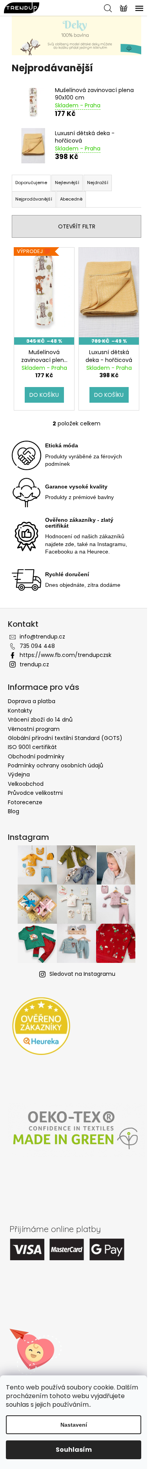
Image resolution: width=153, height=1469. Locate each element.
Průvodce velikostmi (35, 793)
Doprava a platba (31, 701)
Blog (13, 811)
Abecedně (71, 199)
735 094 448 (37, 646)
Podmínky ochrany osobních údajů (55, 765)
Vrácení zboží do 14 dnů (40, 720)
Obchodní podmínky (36, 756)
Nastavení (73, 1425)
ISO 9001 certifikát (32, 747)
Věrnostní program (34, 729)
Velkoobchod (26, 784)
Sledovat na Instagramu (82, 974)
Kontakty (20, 711)
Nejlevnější (67, 182)
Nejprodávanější (33, 199)
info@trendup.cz (42, 636)
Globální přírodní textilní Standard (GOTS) (65, 738)
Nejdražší (97, 182)
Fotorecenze (25, 802)
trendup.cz (34, 664)
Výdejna (19, 774)
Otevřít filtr (76, 226)
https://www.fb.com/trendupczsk (65, 655)
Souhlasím (74, 1449)
